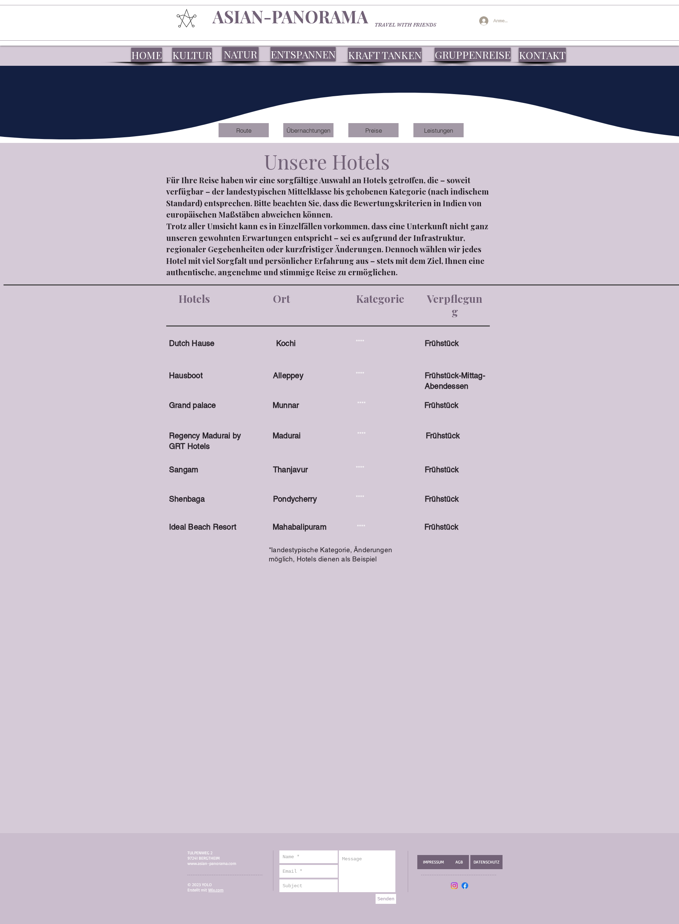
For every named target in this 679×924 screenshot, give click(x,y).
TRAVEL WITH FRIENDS (405, 25)
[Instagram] (454, 885)
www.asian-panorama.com (211, 863)
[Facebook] (464, 885)
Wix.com (216, 890)
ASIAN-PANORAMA (290, 16)
